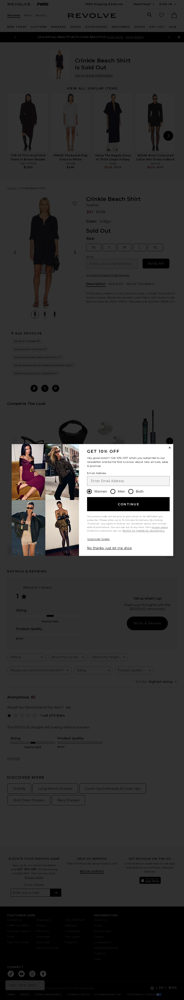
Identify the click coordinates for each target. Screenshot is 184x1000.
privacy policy (160, 527)
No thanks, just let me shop (109, 548)
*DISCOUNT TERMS (98, 539)
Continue (128, 504)
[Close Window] (169, 447)
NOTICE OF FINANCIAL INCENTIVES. (144, 530)
